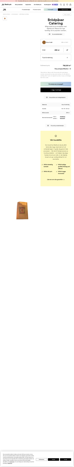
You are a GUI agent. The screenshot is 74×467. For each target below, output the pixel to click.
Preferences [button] (10, 463)
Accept (65, 459)
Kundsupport (47, 4)
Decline (53, 459)
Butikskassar (15, 14)
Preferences (41, 459)
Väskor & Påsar (6, 14)
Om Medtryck (37, 4)
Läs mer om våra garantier (55, 179)
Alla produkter (19, 4)
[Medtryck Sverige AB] (6, 4)
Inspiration (28, 4)
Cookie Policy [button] (11, 461)
